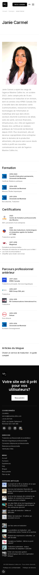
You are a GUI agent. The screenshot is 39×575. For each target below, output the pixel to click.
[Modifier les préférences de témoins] (3, 571)
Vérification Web (7, 449)
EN (29, 4)
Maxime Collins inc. (15, 564)
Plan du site (6, 474)
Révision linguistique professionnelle (14, 441)
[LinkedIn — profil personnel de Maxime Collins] (20, 428)
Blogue (4, 469)
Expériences (6, 463)
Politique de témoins (29, 567)
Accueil (4, 458)
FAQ (3, 466)
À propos (5, 461)
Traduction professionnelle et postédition (16, 438)
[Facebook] (4, 428)
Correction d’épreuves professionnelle (15, 443)
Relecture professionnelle (11, 446)
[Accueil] (4, 4)
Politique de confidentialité (11, 567)
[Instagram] (9, 428)
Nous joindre (20, 4)
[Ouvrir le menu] (34, 4)
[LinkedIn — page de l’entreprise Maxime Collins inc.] (15, 428)
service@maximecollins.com (11, 416)
